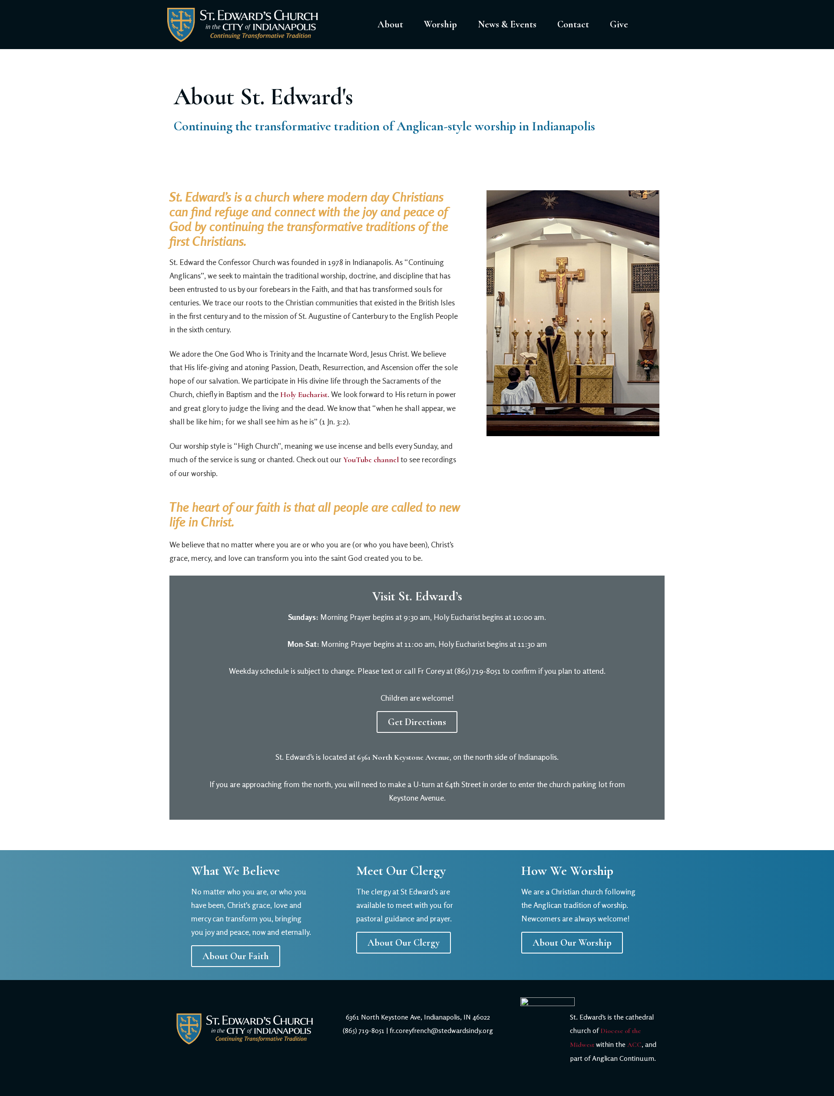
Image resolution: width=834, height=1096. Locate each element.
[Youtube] (441, 1068)
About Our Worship (572, 942)
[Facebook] (395, 1068)
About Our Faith (235, 956)
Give (619, 24)
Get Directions (417, 722)
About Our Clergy (403, 942)
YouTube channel (371, 459)
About (390, 24)
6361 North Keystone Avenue (403, 757)
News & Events (507, 24)
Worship (440, 24)
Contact (573, 24)
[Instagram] (418, 1068)
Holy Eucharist (304, 394)
